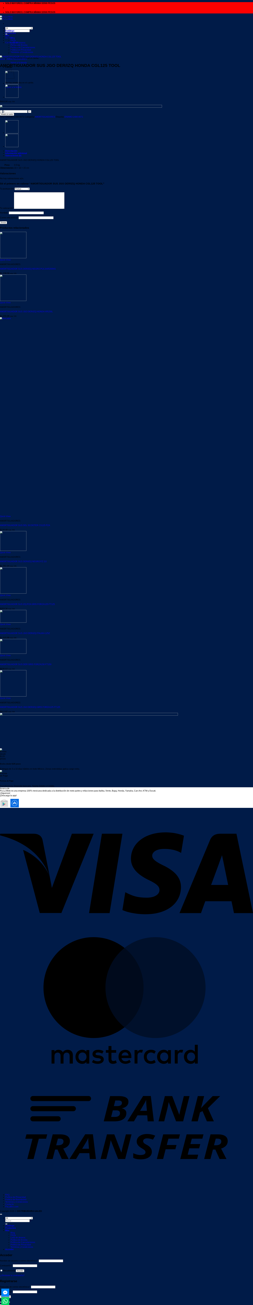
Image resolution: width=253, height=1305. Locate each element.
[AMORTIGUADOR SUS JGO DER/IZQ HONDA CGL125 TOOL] (11, 97)
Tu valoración (7, 208)
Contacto (9, 1204)
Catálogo (9, 31)
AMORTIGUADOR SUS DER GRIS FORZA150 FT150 (25, 664)
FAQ (7, 1195)
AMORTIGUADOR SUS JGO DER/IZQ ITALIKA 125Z (25, 633)
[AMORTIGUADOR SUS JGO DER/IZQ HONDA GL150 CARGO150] (11, 83)
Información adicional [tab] (16, 153)
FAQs (13, 40)
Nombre (4, 213)
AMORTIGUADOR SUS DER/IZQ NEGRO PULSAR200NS (28, 269)
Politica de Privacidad (21, 50)
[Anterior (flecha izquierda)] (1, 1304)
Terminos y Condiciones (22, 52)
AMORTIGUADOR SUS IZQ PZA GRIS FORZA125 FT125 (27, 604)
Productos (10, 33)
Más (7, 35)
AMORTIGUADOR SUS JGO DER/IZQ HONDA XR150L (26, 311)
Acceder (20, 1271)
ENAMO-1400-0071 (74, 117)
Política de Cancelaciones (23, 47)
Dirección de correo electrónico (15, 1287)
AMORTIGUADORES (16, 59)
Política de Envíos (19, 1240)
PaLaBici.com (11, 1207)
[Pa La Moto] (6, 18)
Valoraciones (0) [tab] (13, 155)
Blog (13, 38)
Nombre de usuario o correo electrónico (19, 1261)
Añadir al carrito (7, 114)
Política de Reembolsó (15, 1199)
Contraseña (6, 1265)
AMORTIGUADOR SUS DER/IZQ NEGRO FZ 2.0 (23, 561)
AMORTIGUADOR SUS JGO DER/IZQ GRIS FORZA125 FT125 (30, 707)
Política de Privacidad (15, 1197)
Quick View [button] (5, 260)
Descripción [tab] (11, 151)
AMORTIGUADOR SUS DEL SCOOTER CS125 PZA (25, 525)
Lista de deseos (18, 43)
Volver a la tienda (19, 62)
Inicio (2, 59)
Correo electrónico (9, 218)
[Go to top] (1, 1214)
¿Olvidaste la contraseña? (12, 1275)
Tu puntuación (7, 189)
